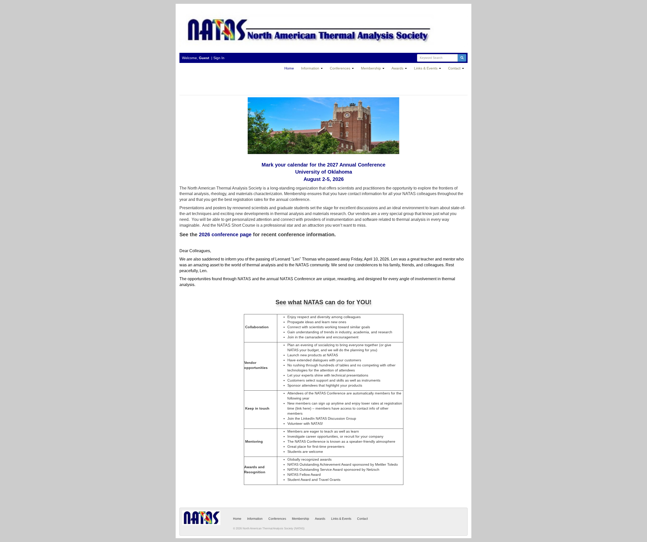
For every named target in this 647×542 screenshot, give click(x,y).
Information (310, 68)
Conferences (340, 68)
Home (289, 68)
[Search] (462, 58)
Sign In (218, 58)
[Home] (323, 29)
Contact (454, 68)
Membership (371, 68)
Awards (397, 68)
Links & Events (426, 68)
